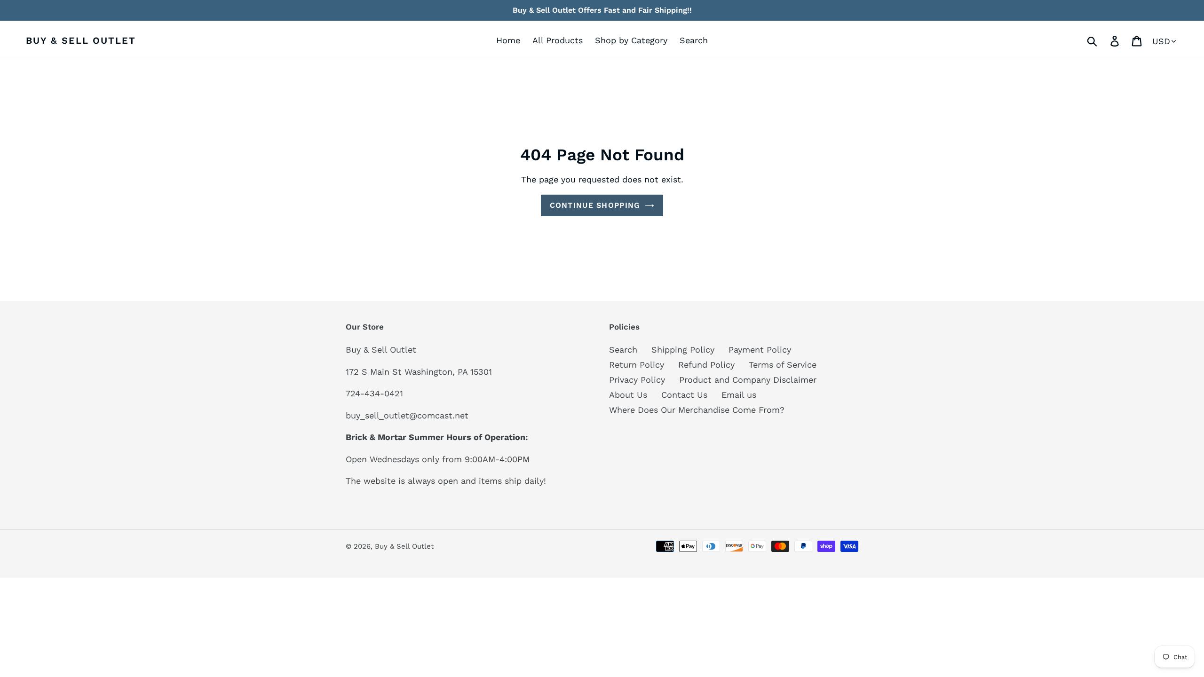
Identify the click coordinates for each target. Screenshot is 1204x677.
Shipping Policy (682, 349)
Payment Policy (760, 349)
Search (623, 349)
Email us (738, 395)
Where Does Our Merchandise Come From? (696, 410)
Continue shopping (595, 205)
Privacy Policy (637, 380)
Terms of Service (782, 365)
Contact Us (684, 395)
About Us (628, 395)
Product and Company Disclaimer (747, 380)
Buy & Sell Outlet (81, 40)
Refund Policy (706, 365)
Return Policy (636, 365)
